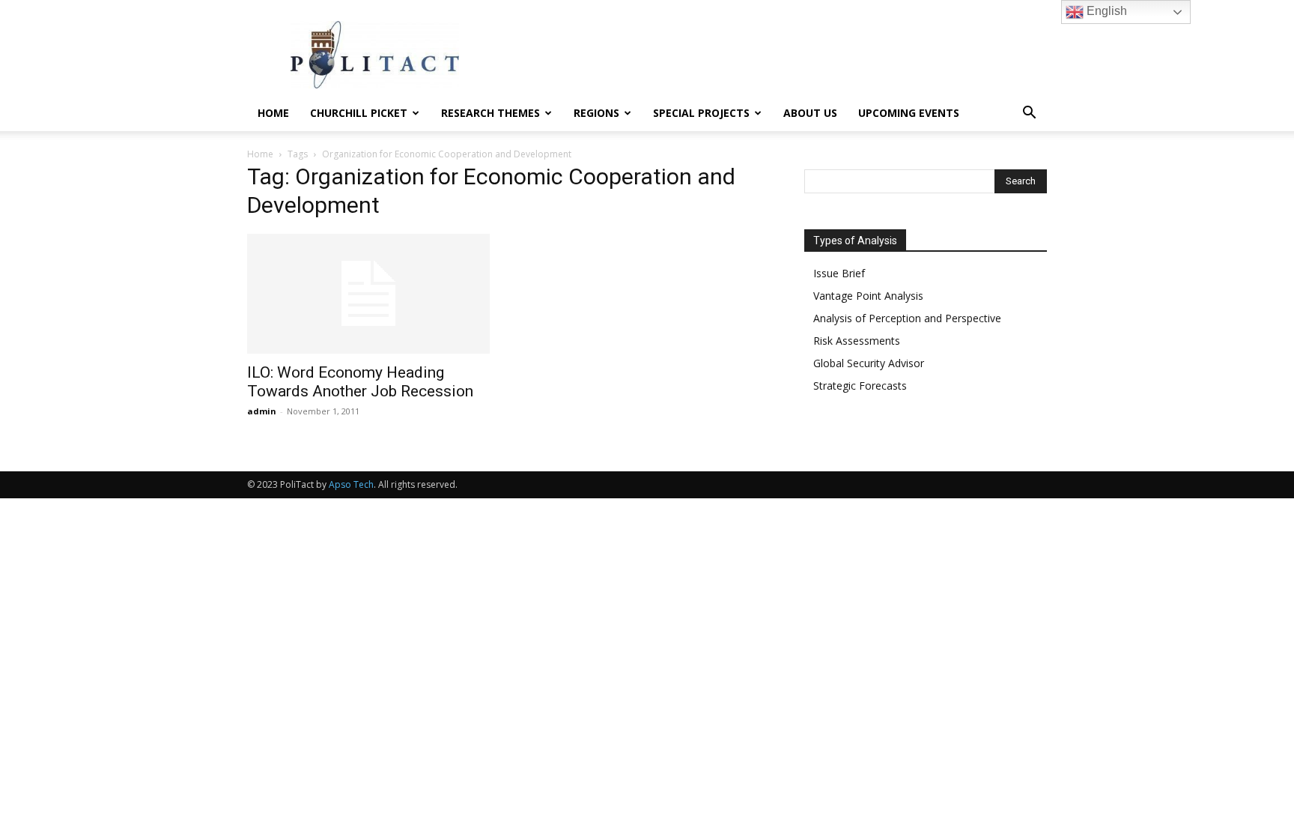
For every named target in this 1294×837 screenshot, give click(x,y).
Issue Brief (839, 273)
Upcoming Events (908, 113)
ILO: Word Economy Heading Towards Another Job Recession (360, 381)
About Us (810, 113)
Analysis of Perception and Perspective (907, 318)
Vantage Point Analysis (868, 295)
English (1105, 10)
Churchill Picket (358, 113)
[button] (1029, 114)
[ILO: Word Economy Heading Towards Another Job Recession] (368, 294)
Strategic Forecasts (860, 385)
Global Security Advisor (868, 363)
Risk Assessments (856, 340)
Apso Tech (351, 484)
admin (261, 411)
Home (273, 113)
